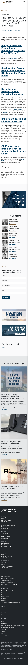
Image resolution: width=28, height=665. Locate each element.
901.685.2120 (4, 522)
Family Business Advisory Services (9, 584)
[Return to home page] (7, 2)
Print (10, 30)
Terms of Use (18, 661)
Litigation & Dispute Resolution (8, 582)
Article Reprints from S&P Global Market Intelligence (12, 625)
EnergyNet (5, 112)
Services (4, 574)
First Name (4, 275)
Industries (4, 588)
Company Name (6, 285)
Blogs (2, 621)
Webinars (3, 631)
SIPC (13, 642)
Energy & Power (4, 594)
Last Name (4, 280)
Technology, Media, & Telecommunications (10, 602)
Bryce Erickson (14, 58)
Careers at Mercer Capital (7, 610)
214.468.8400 (4, 538)
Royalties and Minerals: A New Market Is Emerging (12, 91)
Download (18, 30)
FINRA (10, 642)
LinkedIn (5, 526)
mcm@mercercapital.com (9, 525)
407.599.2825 (4, 567)
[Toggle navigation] (24, 2)
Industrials (3, 600)
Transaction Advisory (6, 580)
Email (3, 290)
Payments (5, 528)
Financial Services (5, 596)
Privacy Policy (10, 661)
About (3, 606)
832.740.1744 (4, 548)
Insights (4, 618)
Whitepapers (4, 629)
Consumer (3, 592)
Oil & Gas (4, 348)
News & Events (4, 612)
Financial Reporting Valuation (7, 578)
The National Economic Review (8, 635)
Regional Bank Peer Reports (7, 627)
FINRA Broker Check (8, 649)
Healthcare (3, 598)
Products (3, 633)
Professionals (4, 609)
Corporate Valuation (5, 576)
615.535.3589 (4, 558)
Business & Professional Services (8, 590)
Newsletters (4, 623)
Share (5, 30)
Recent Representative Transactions (9, 614)
